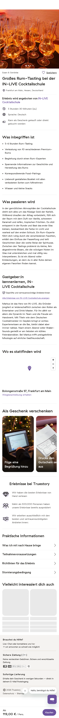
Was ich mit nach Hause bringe (21, 545)
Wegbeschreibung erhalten (16, 394)
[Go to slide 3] (30, 65)
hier (33, 644)
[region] (29, 371)
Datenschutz (8, 693)
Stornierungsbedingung (16, 572)
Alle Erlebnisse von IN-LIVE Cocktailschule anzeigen (25, 298)
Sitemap (20, 693)
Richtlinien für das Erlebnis (18, 563)
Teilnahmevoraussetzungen (19, 554)
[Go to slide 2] (28, 65)
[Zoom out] (53, 364)
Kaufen (49, 712)
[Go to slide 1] (26, 65)
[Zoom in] (53, 360)
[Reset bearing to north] (53, 368)
